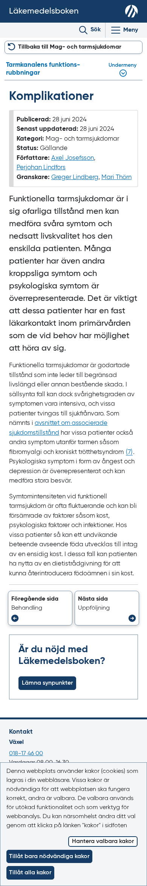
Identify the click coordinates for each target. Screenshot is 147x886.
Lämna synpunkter (47, 683)
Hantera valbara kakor (103, 841)
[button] (40, 608)
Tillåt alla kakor (30, 873)
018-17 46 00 (26, 754)
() (129, 452)
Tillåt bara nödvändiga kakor (49, 857)
